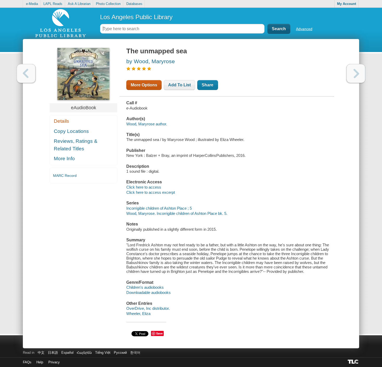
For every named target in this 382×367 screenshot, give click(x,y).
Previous (26, 73)
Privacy (54, 362)
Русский (120, 353)
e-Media (32, 4)
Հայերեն (84, 353)
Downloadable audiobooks (148, 292)
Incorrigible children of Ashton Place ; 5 (159, 208)
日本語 (53, 353)
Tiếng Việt (102, 353)
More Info (64, 158)
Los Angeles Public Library (136, 17)
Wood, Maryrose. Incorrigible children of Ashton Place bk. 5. (176, 213)
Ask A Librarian (79, 4)
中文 (41, 353)
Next (355, 73)
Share (207, 85)
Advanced (304, 29)
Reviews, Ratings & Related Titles (75, 144)
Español (67, 353)
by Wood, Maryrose (150, 61)
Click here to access (143, 187)
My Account (346, 4)
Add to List (179, 85)
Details (61, 121)
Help (39, 362)
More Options (144, 85)
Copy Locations (71, 131)
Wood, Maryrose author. (146, 124)
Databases (134, 4)
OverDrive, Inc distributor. (148, 308)
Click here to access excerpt (150, 192)
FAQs (27, 362)
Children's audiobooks (145, 287)
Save (159, 333)
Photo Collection (108, 4)
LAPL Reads (52, 4)
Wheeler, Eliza (138, 313)
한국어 (135, 353)
